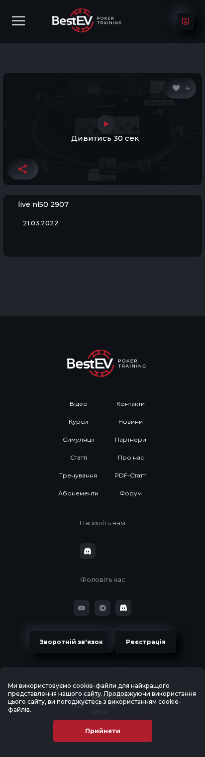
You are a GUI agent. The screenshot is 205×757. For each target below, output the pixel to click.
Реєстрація (146, 642)
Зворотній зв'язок (71, 642)
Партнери (130, 439)
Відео (79, 403)
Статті (78, 457)
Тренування (78, 475)
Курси (78, 421)
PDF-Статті (130, 475)
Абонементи (78, 493)
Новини (130, 421)
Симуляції (78, 439)
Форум (130, 493)
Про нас (131, 457)
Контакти (130, 403)
